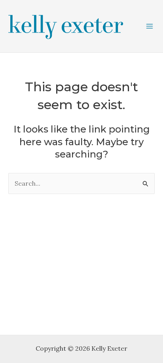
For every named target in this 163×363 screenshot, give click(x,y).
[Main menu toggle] (149, 26)
